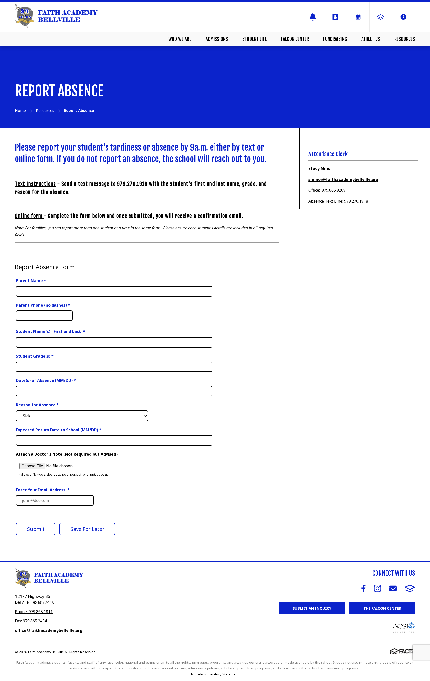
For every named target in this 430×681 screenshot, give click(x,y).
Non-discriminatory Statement (215, 674)
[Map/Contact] (312, 17)
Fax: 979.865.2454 (31, 621)
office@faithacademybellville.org (48, 630)
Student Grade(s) (35, 356)
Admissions (217, 39)
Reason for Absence (37, 405)
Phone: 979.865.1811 (34, 611)
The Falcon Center (382, 608)
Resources (404, 39)
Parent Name (31, 280)
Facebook (363, 588)
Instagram (377, 588)
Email (393, 588)
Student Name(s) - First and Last (50, 331)
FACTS (410, 588)
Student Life (254, 39)
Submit (36, 529)
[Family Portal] (381, 17)
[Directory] (335, 17)
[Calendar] (358, 17)
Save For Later (87, 529)
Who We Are (179, 39)
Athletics (370, 39)
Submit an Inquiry (312, 608)
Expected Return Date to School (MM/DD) (58, 430)
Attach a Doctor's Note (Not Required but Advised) (67, 454)
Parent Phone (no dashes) (43, 305)
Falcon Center (295, 39)
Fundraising (335, 39)
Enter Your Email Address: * (43, 490)
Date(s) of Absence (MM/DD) (46, 380)
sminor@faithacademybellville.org (343, 179)
